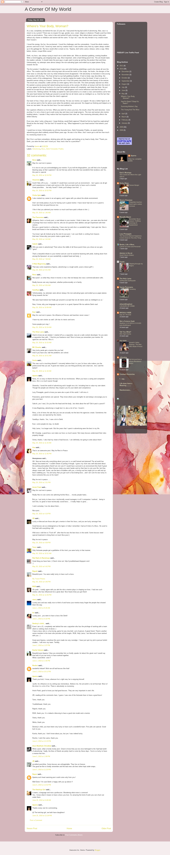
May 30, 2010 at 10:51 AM (41, 553)
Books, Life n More (127, 244)
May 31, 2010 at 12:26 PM (41, 595)
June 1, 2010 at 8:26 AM (41, 608)
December (125, 71)
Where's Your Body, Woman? (128, 97)
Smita (34, 360)
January (125, 123)
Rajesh (35, 571)
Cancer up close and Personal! (130, 246)
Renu (34, 275)
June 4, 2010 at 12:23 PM (41, 741)
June (124, 90)
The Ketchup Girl (38, 790)
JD (33, 761)
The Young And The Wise (130, 110)
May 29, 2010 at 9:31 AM (41, 270)
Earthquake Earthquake (128, 281)
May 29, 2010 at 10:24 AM (41, 327)
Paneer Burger (134, 185)
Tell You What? (125, 332)
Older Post (106, 828)
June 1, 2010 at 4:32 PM (41, 619)
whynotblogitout (126, 304)
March (124, 117)
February (125, 120)
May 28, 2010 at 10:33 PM (41, 175)
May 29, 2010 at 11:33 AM (41, 443)
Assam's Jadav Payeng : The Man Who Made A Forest (135, 344)
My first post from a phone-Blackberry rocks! (135, 361)
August (124, 84)
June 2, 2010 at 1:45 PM (41, 661)
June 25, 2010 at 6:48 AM (41, 800)
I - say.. (122, 379)
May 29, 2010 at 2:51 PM (41, 482)
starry (34, 599)
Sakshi (35, 244)
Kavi (34, 312)
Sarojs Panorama (126, 287)
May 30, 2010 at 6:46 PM (41, 582)
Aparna (35, 376)
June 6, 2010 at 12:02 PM (41, 785)
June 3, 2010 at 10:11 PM (41, 671)
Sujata (122, 262)
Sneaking (132, 289)
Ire (33, 613)
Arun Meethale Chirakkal (41, 746)
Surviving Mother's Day (129, 106)
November (125, 75)
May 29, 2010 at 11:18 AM (41, 371)
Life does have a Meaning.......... (126, 384)
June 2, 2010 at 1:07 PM (41, 645)
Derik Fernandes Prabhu (55, 149)
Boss (43, 149)
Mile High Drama (125, 334)
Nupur (34, 774)
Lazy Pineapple (125, 234)
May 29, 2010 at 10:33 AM (41, 343)
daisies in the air (126, 253)
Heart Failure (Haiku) (127, 255)
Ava (33, 447)
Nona (34, 160)
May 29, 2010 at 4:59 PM (41, 543)
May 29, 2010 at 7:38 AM (41, 259)
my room (123, 340)
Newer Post (32, 828)
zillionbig (123, 357)
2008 (122, 130)
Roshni (35, 665)
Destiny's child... (38, 623)
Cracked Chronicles (127, 374)
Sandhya (35, 290)
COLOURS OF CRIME (127, 306)
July (123, 87)
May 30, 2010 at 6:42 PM (41, 566)
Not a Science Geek (127, 321)
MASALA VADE (125, 313)
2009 (122, 127)
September (126, 81)
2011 (122, 66)
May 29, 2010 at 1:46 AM (41, 213)
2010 (122, 69)
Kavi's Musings (125, 173)
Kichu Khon (124, 183)
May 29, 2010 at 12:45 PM (41, 454)
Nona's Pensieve (126, 200)
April (123, 114)
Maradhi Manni (125, 217)
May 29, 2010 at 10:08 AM (41, 307)
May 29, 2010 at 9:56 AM (41, 285)
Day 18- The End (125, 315)
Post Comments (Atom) (73, 835)
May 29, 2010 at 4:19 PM (41, 514)
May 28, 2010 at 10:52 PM (41, 190)
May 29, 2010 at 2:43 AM (41, 239)
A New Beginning (39, 264)
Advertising (36, 149)
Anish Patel (36, 487)
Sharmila (35, 180)
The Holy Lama (38, 332)
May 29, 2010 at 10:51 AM (41, 356)
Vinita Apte (36, 195)
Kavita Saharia (37, 650)
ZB (33, 518)
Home (69, 828)
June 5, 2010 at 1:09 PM (41, 756)
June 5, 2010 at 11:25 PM (41, 770)
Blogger (97, 850)
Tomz (34, 547)
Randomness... (125, 390)
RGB (34, 586)
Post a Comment (36, 820)
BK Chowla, (36, 347)
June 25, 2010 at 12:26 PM (42, 815)
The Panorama (38, 217)
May (123, 94)
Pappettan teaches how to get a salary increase (135, 204)
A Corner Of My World (48, 9)
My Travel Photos (38, 579)
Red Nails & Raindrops (41, 558)
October (125, 78)
